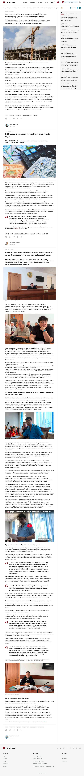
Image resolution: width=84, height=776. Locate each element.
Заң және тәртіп (22, 8)
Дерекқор (29, 8)
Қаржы (39, 233)
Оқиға (4, 756)
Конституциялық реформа (46, 8)
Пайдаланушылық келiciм (39, 756)
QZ (65, 2)
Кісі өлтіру (41, 727)
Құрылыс (18, 115)
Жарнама (64, 761)
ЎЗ (76, 2)
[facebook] (67, 748)
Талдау (46, 2)
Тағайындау (14, 8)
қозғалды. (45, 722)
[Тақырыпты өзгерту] (59, 2)
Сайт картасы (65, 756)
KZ (63, 2)
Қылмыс (32, 233)
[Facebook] (17, 119)
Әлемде (5, 766)
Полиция (45, 233)
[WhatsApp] (10, 119)
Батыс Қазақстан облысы (21, 233)
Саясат (5, 758)
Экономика (6, 763)
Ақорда (9, 8)
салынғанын (17, 228)
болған (14, 714)
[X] (21, 119)
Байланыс (64, 758)
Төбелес (12, 727)
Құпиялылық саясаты (38, 758)
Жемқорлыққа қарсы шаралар (40, 763)
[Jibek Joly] (73, 8)
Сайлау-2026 (56, 8)
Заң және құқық (27, 115)
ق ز (74, 2)
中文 (72, 2)
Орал (7, 233)
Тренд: (4, 7)
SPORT (52, 2)
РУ (67, 2)
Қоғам (35, 115)
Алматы (12, 115)
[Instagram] (6, 119)
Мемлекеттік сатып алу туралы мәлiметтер (43, 766)
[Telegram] (14, 119)
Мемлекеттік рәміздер (38, 761)
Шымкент (25, 727)
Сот (7, 115)
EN (69, 2)
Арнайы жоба (36, 8)
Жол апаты (33, 727)
